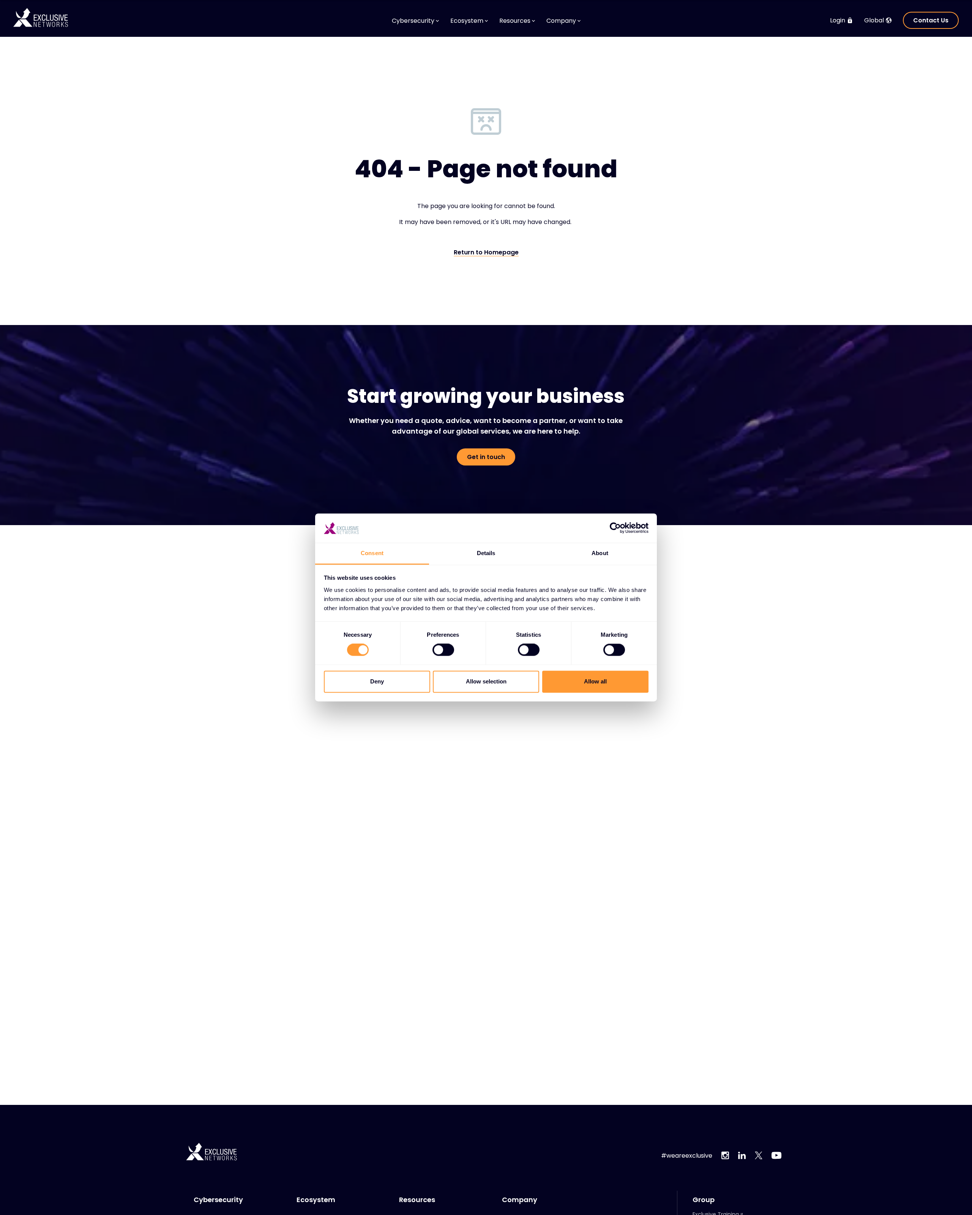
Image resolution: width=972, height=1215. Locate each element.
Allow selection (486, 681)
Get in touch (486, 457)
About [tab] (600, 553)
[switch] (443, 650)
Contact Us (930, 20)
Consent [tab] (372, 553)
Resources (417, 1199)
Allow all (595, 681)
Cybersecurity (218, 1199)
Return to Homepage (486, 253)
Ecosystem (316, 1199)
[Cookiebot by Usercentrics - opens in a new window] (615, 528)
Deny (377, 681)
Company (519, 1199)
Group (704, 1199)
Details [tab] (486, 553)
